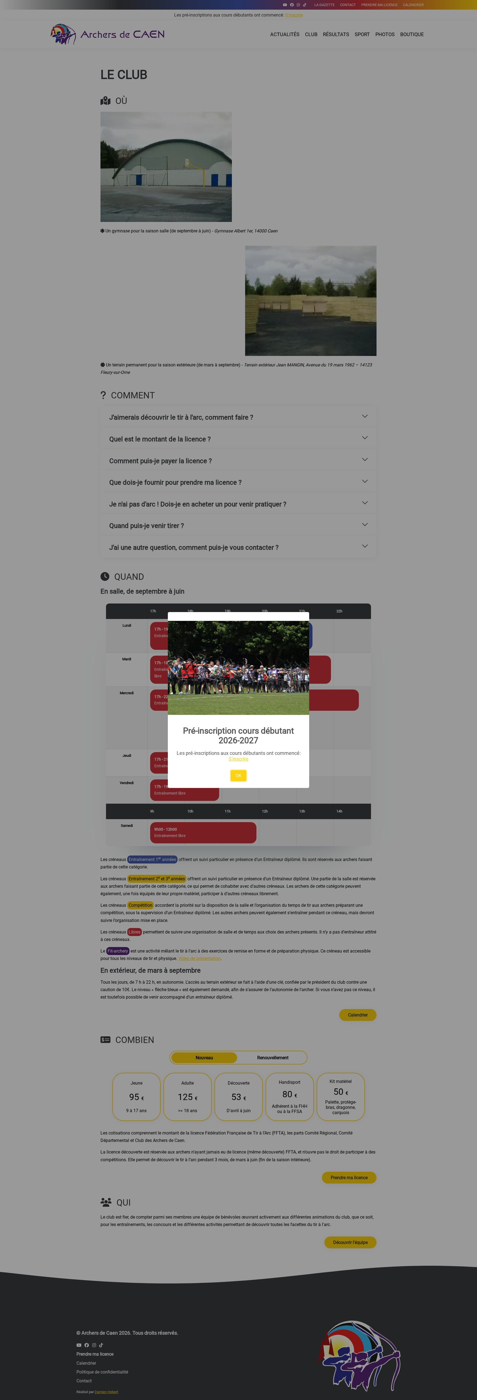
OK (239, 775)
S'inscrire (238, 759)
